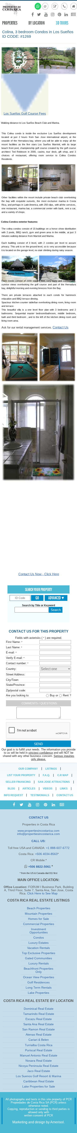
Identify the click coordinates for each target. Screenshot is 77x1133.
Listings (51, 768)
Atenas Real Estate (39, 1034)
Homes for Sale (38, 918)
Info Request (13, 795)
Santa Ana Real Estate (38, 1024)
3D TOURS (62, 23)
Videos (47, 788)
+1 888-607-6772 (58, 848)
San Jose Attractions (54, 781)
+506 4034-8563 (46, 854)
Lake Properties (38, 992)
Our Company (28, 768)
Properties (9, 23)
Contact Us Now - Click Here (38, 574)
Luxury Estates (38, 942)
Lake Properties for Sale (38, 1086)
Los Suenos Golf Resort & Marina (38, 1076)
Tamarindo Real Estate (38, 1014)
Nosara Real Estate (38, 1060)
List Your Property (21, 775)
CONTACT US (38, 817)
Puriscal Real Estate (38, 1050)
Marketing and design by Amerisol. (38, 1122)
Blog (11, 788)
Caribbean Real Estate (38, 1081)
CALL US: (38, 841)
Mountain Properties (38, 913)
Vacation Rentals (38, 948)
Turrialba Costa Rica (38, 1045)
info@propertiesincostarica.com (38, 834)
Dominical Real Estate (38, 1008)
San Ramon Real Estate (38, 1029)
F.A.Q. (46, 775)
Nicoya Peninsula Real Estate (38, 1065)
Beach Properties (38, 908)
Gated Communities (38, 958)
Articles (28, 788)
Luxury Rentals (38, 963)
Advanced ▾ (56, 598)
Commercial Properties (38, 924)
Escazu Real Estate (38, 1019)
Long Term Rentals (39, 987)
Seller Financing (18, 781)
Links (64, 788)
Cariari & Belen (38, 1039)
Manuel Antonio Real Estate (38, 1055)
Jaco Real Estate (38, 1071)
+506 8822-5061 (40, 866)
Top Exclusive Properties (38, 953)
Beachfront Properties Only (38, 970)
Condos (38, 937)
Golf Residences (38, 982)
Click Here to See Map (42, 893)
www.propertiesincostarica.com (38, 830)
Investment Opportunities (39, 931)
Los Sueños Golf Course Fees (25, 113)
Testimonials (39, 795)
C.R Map (62, 775)
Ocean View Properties (38, 977)
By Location (36, 23)
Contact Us (60, 327)
